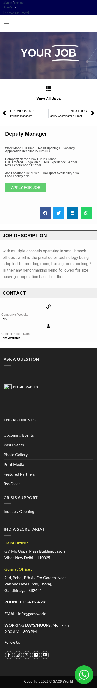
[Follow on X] (27, 655)
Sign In (7, 2)
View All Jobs (48, 98)
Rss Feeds (12, 483)
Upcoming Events (19, 435)
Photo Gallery (16, 454)
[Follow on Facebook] (9, 655)
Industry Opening (19, 511)
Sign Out (9, 7)
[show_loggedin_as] (16, 12)
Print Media (14, 464)
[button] (7, 23)
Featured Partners (19, 474)
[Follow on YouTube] (45, 655)
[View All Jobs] (48, 89)
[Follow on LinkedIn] (36, 655)
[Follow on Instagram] (18, 655)
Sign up (19, 2)
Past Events (14, 444)
